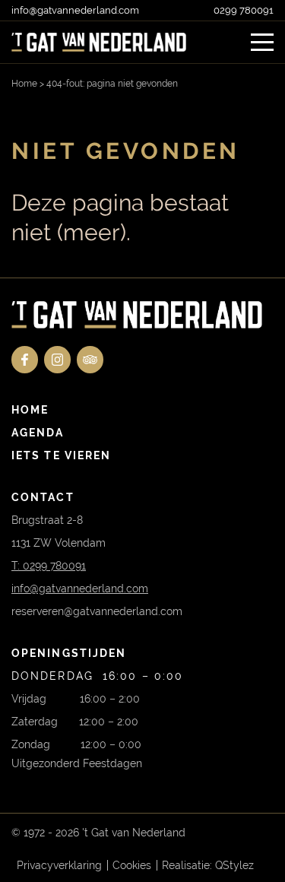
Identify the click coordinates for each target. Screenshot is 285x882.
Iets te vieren (61, 455)
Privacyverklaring (59, 865)
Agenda (38, 433)
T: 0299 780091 (48, 566)
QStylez (234, 865)
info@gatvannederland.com (75, 10)
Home (24, 83)
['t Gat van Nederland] (98, 42)
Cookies (131, 865)
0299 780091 (244, 10)
